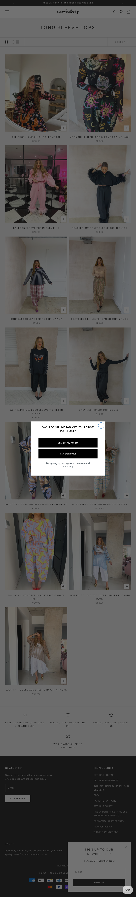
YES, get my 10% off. (68, 443)
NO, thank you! (68, 453)
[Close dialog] (101, 425)
